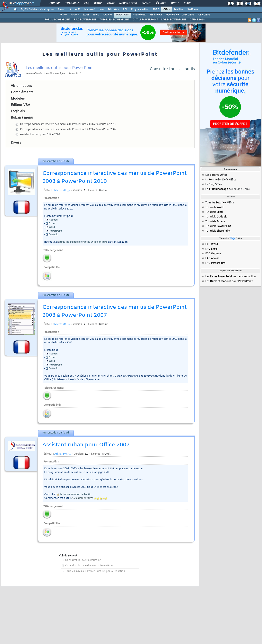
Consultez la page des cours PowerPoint (89, 565)
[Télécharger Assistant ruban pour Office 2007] (47, 514)
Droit (175, 3)
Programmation (139, 9)
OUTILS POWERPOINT (145, 19)
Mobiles (178, 9)
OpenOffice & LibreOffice (180, 14)
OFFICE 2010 (197, 19)
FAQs (232, 238)
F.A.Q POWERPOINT (85, 19)
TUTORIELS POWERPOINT (114, 19)
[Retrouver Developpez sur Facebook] (258, 20)
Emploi (146, 3)
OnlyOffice (204, 14)
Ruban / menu (22, 117)
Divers (16, 142)
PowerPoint (122, 14)
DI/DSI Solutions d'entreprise (37, 9)
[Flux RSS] (249, 20)
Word (96, 14)
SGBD (155, 9)
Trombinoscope (218, 189)
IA (70, 9)
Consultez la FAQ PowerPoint (83, 560)
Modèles (18, 98)
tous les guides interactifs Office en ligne (83, 241)
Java (101, 9)
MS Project (156, 14)
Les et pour (229, 281)
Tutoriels (72, 3)
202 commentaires (82, 498)
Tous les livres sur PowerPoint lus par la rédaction (95, 571)
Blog (211, 184)
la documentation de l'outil (75, 494)
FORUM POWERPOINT (57, 19)
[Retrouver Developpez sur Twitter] (254, 20)
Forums (55, 3)
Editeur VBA (20, 105)
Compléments (22, 92)
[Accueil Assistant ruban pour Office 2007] (21, 445)
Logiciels (18, 111)
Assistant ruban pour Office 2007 (40, 134)
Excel (86, 14)
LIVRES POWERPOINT (173, 19)
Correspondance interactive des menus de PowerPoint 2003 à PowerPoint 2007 (68, 129)
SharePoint (139, 14)
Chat (111, 3)
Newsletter (128, 3)
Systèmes (192, 9)
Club (187, 3)
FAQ (86, 3)
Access (75, 14)
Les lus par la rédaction (230, 276)
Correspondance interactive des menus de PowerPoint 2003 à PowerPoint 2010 (68, 124)
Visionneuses (21, 86)
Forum (213, 179)
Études (161, 3)
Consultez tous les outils (172, 69)
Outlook (107, 14)
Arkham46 (60, 454)
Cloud (61, 9)
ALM (77, 9)
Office (166, 9)
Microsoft (89, 9)
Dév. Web (113, 9)
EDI (125, 9)
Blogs (98, 3)
